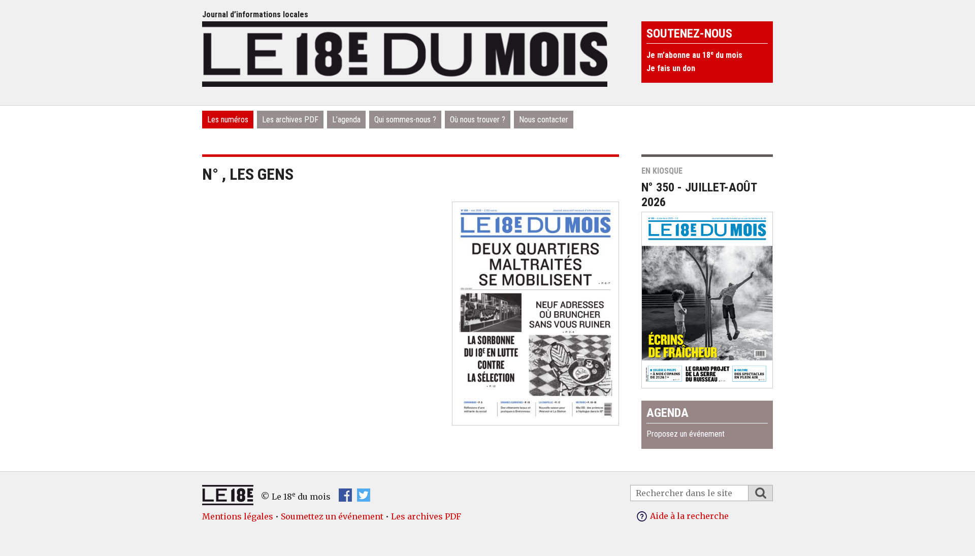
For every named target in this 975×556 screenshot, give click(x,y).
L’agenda (346, 119)
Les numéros (227, 119)
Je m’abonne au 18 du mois (694, 55)
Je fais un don (670, 68)
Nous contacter (543, 119)
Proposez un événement (685, 434)
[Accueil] (404, 52)
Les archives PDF (290, 119)
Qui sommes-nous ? (405, 119)
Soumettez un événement (332, 516)
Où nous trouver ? (477, 119)
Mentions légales (237, 516)
